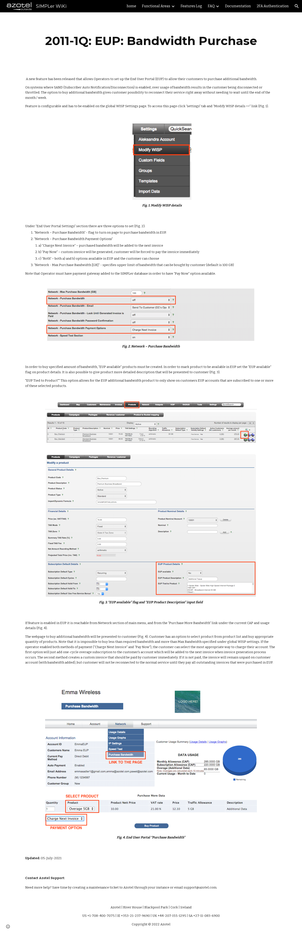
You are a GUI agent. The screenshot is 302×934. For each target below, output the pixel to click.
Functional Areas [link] (156, 6)
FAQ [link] (211, 6)
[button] (296, 6)
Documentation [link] (238, 6)
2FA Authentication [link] (273, 6)
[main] (151, 41)
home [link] (131, 6)
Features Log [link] (191, 6)
